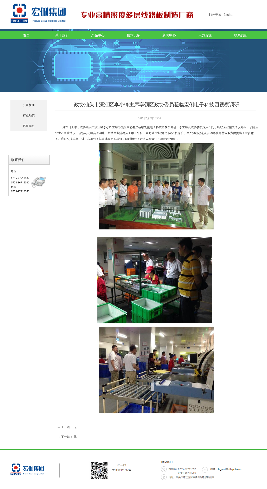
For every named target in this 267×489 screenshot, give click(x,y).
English (228, 14)
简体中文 (215, 14)
